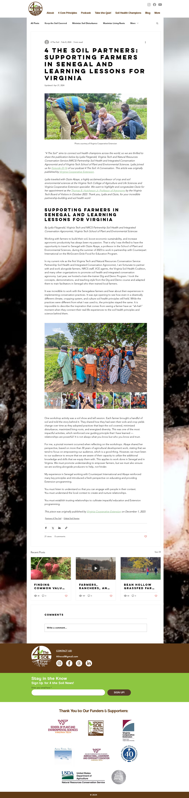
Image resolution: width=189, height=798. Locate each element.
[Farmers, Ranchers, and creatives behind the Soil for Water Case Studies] (96, 568)
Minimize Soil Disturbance (85, 23)
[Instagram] (149, 4)
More (133, 23)
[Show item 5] (122, 400)
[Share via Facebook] (46, 528)
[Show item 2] (70, 400)
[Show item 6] (139, 400)
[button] (157, 23)
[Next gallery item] (143, 357)
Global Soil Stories (71, 518)
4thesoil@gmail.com (67, 656)
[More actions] (145, 42)
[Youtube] (160, 4)
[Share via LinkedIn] (59, 528)
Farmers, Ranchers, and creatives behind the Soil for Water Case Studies (95, 586)
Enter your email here (41, 688)
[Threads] (79, 663)
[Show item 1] (53, 400)
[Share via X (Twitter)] (52, 528)
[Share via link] (66, 528)
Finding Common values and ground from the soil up (50, 586)
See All (158, 552)
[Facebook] (154, 4)
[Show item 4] (104, 400)
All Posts (35, 23)
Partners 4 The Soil (53, 518)
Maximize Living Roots (114, 23)
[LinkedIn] (89, 663)
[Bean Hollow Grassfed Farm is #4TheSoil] (141, 568)
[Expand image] (143, 327)
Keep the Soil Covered (56, 23)
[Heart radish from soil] (51, 568)
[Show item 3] (87, 400)
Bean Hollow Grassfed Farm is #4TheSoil (139, 586)
